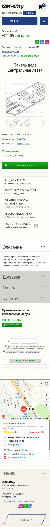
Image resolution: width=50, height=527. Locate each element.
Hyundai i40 (33, 47)
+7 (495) (15, 35)
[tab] (25, 246)
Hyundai (21, 139)
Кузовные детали (10, 51)
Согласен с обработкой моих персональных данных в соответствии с (23, 351)
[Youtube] (37, 42)
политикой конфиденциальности (28, 352)
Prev (7, 123)
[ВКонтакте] (42, 42)
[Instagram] (47, 42)
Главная (6, 47)
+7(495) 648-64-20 (9, 497)
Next (43, 123)
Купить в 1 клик (25, 360)
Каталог (19, 47)
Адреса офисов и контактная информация (18, 501)
